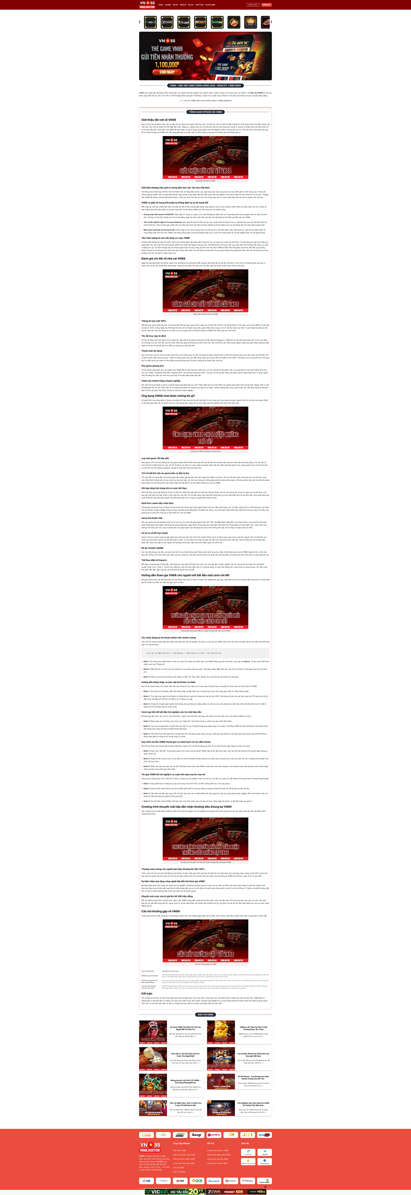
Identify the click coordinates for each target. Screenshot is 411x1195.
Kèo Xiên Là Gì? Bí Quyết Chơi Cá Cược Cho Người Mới (185, 1055)
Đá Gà (190, 5)
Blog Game (210, 5)
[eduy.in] (147, 5)
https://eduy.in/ (225, 100)
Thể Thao (199, 5)
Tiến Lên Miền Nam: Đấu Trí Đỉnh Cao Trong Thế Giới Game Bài (185, 1104)
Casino (168, 5)
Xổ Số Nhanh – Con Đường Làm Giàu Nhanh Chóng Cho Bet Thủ (253, 1077)
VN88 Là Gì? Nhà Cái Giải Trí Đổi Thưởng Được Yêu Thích (253, 1028)
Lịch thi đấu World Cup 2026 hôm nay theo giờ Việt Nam (253, 1055)
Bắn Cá (183, 5)
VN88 (160, 5)
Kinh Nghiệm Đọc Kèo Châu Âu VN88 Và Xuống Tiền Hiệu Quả (253, 1104)
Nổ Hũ (175, 5)
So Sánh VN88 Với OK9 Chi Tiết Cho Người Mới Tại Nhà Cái (185, 1028)
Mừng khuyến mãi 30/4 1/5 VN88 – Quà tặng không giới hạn (185, 1081)
